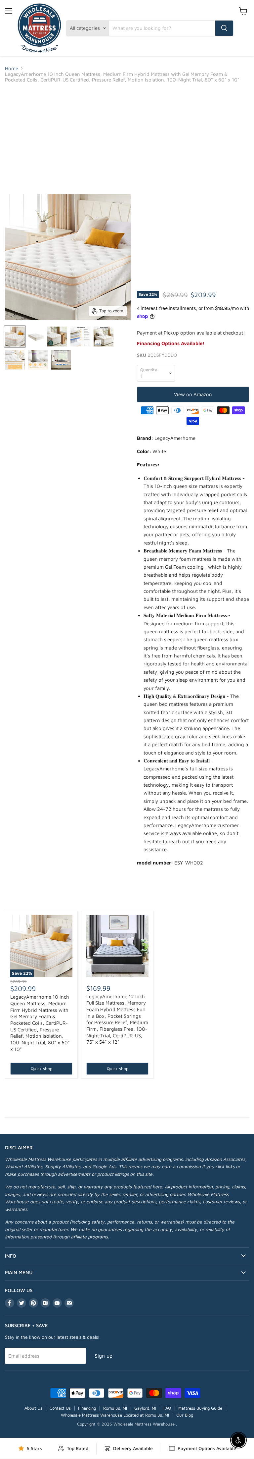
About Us (33, 1408)
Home (11, 68)
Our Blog (184, 1415)
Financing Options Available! (170, 343)
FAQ (167, 1408)
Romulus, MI (115, 1408)
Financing (87, 1408)
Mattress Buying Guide (200, 1408)
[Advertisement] (127, 138)
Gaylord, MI (145, 1408)
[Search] (224, 28)
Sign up (103, 1356)
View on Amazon (193, 394)
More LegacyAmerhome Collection (127, 899)
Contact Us (60, 1408)
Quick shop (41, 1068)
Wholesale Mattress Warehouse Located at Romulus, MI (115, 1415)
